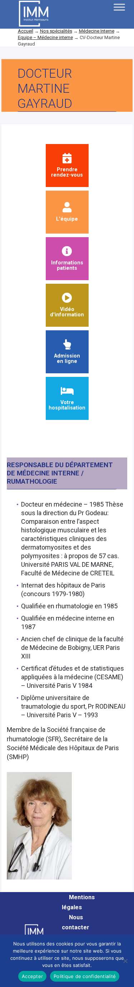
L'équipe (67, 219)
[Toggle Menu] (119, 7)
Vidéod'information (67, 311)
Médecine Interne (96, 31)
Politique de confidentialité (85, 976)
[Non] (125, 960)
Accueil (25, 31)
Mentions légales (78, 902)
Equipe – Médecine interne (45, 37)
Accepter (32, 976)
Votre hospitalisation (67, 405)
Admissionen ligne (67, 358)
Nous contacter (75, 922)
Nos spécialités (56, 31)
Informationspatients (67, 265)
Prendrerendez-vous (67, 172)
